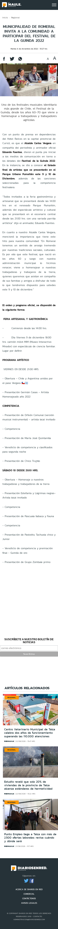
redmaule (9, 741)
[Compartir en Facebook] (4, 60)
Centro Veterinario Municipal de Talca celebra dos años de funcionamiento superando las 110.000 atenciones (29, 732)
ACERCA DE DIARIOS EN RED (29, 889)
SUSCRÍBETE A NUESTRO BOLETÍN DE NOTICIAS (29, 641)
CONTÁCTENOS (29, 898)
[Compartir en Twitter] (12, 60)
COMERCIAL (29, 893)
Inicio (5, 17)
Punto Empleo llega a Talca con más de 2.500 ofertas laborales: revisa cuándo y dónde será (30, 837)
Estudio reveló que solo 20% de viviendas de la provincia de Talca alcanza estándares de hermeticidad (28, 785)
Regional (15, 17)
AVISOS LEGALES (29, 903)
